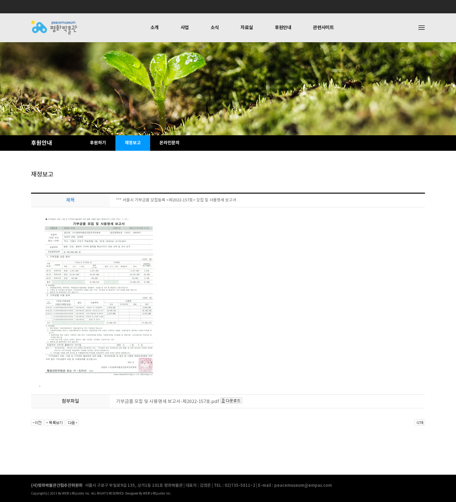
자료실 (246, 27)
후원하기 (98, 143)
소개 (154, 27)
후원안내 (283, 27)
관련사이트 (323, 27)
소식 (215, 27)
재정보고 (133, 143)
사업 (185, 27)
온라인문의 (169, 143)
